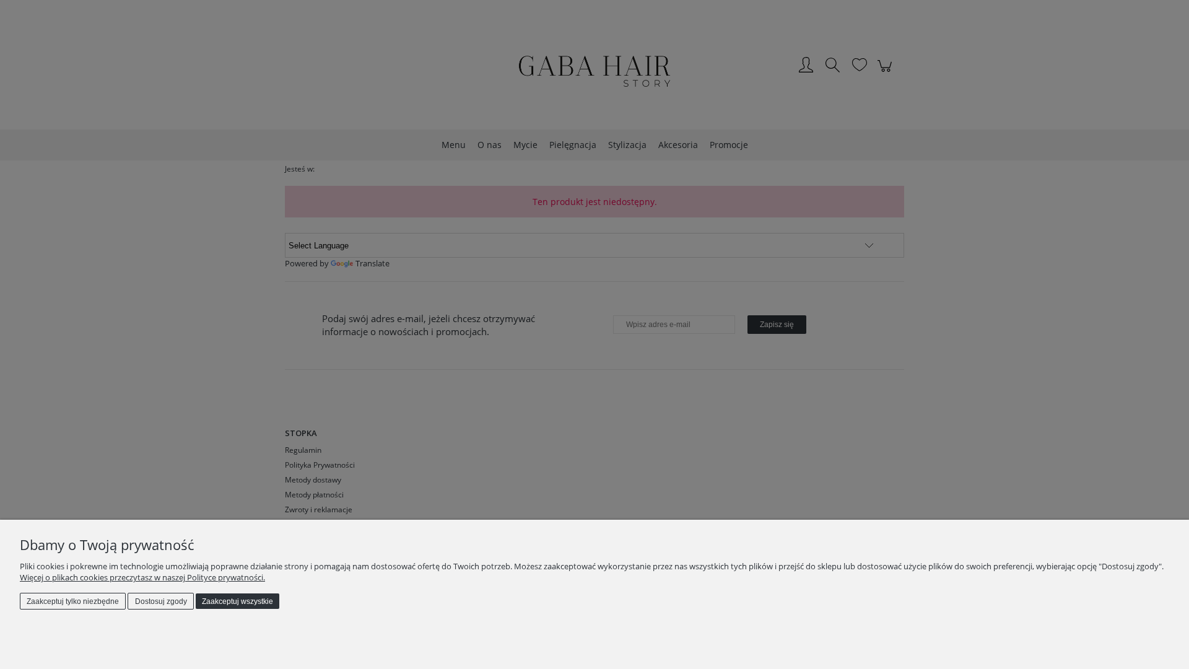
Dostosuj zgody (161, 601)
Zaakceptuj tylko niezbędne (73, 601)
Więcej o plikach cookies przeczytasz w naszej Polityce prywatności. (142, 577)
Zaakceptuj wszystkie (237, 601)
